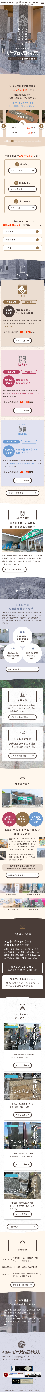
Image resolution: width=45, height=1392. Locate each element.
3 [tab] (12, 141)
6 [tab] (22, 141)
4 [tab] (15, 141)
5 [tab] (19, 141)
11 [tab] (40, 141)
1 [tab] (5, 141)
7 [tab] (26, 141)
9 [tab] (33, 141)
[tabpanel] (22, 123)
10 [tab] (36, 141)
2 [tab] (8, 141)
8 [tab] (29, 141)
